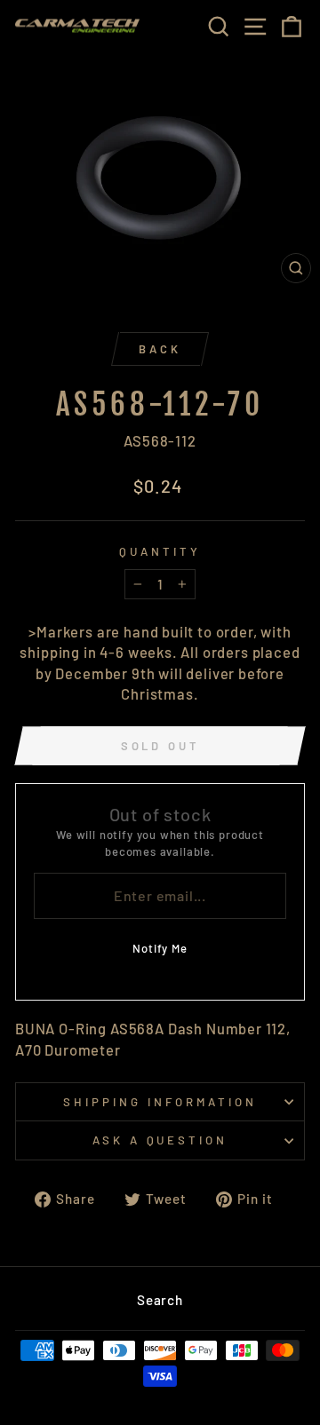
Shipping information (160, 1102)
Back (160, 349)
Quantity (160, 551)
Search (160, 1300)
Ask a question (160, 1140)
